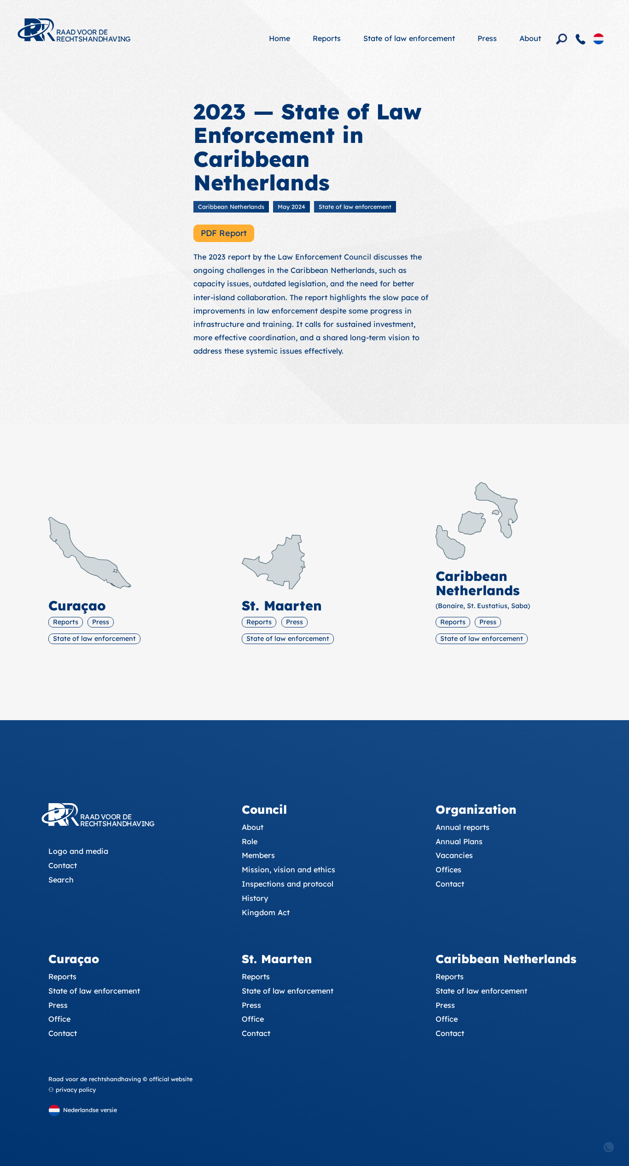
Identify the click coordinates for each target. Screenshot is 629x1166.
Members (258, 855)
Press (487, 38)
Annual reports (462, 827)
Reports (327, 38)
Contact (62, 865)
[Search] (561, 39)
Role (249, 841)
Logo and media (78, 851)
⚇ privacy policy (72, 1089)
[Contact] (580, 39)
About (530, 38)
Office (59, 1019)
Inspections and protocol (287, 883)
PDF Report (224, 233)
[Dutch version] (599, 38)
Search (61, 879)
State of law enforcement (409, 38)
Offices (448, 869)
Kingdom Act (266, 912)
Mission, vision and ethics (288, 869)
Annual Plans (459, 841)
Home (279, 38)
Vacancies (454, 855)
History (255, 898)
